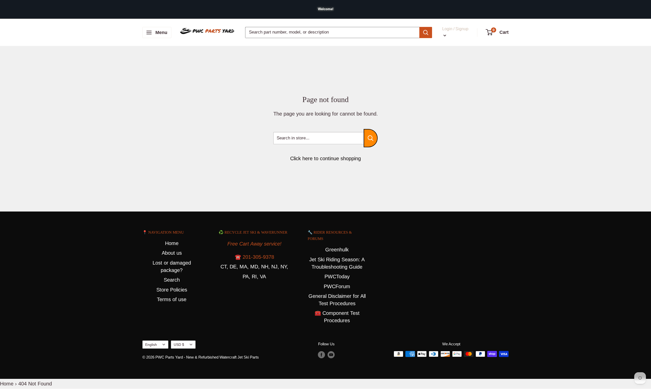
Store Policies (171, 290)
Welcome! (325, 9)
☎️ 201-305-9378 (254, 257)
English (151, 345)
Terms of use (171, 299)
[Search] (425, 32)
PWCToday (337, 276)
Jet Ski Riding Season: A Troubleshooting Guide (337, 263)
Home (172, 243)
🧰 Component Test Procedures (337, 316)
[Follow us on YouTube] (331, 354)
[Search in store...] (371, 138)
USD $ (179, 345)
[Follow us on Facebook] (321, 354)
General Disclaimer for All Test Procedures (337, 299)
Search (172, 280)
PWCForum (337, 286)
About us (172, 253)
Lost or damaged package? (172, 266)
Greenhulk (337, 249)
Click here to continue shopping (325, 158)
